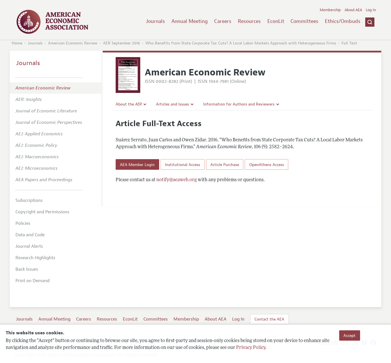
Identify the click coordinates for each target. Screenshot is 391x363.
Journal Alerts (29, 246)
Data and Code (30, 235)
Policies (22, 223)
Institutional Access (182, 164)
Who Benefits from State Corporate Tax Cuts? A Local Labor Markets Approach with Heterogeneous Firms (240, 43)
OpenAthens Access (266, 164)
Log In (371, 10)
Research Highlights (35, 258)
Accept (349, 335)
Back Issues (26, 269)
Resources (249, 21)
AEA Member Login (137, 164)
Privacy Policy (250, 348)
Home (17, 43)
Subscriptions (29, 200)
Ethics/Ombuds (342, 21)
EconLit (275, 21)
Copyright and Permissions (42, 212)
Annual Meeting (189, 21)
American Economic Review (73, 43)
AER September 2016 (121, 43)
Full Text (349, 43)
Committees (304, 21)
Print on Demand (32, 281)
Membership (330, 10)
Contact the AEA (269, 319)
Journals (155, 21)
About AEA (353, 10)
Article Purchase (224, 164)
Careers (222, 21)
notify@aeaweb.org (176, 180)
